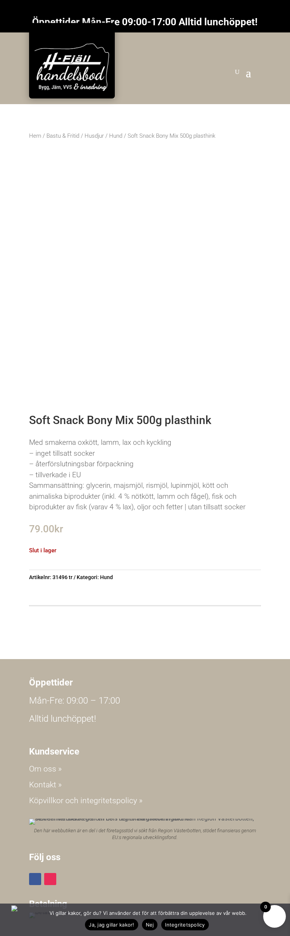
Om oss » (45, 768)
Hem (35, 135)
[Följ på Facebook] (35, 879)
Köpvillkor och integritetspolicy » (86, 800)
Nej (150, 925)
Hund (115, 135)
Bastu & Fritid (62, 135)
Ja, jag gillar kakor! (111, 925)
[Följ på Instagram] (50, 879)
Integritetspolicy (185, 925)
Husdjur (94, 135)
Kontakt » (45, 784)
